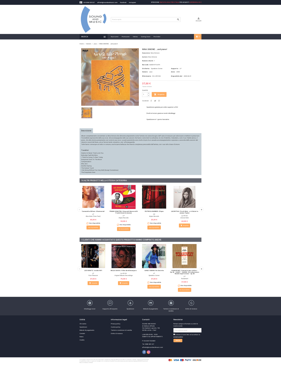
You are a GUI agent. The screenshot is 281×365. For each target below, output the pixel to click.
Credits (82, 340)
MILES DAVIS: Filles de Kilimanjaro (124, 270)
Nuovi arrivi (114, 36)
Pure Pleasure (93, 275)
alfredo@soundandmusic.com (107, 2)
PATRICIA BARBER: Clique (154, 211)
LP (180, 68)
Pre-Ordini (157, 36)
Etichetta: (146, 68)
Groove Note (184, 218)
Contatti (82, 333)
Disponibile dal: (177, 76)
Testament (184, 278)
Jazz (150, 72)
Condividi (151, 100)
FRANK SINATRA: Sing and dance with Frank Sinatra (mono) (124, 212)
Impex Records (124, 218)
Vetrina (135, 36)
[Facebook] (144, 352)
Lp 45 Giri (184, 216)
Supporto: (175, 68)
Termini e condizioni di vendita (121, 330)
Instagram (132, 2)
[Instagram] (149, 352)
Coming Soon (145, 36)
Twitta (155, 100)
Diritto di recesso (117, 333)
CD (154, 214)
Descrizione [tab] (86, 131)
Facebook (123, 2)
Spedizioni (83, 327)
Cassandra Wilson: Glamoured (93, 211)
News (81, 336)
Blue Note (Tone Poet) (93, 216)
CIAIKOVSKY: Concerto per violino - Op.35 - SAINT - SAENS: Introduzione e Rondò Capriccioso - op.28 (184, 272)
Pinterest (159, 100)
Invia (178, 340)
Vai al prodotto (93, 227)
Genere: (145, 72)
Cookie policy (115, 327)
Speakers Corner (156, 68)
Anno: (173, 72)
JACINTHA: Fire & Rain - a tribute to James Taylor (184, 212)
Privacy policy (115, 324)
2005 (178, 72)
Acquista (159, 94)
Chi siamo (83, 324)
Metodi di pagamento (87, 330)
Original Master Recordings (123, 275)
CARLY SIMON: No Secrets (154, 270)
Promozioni (126, 36)
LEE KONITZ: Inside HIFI (93, 270)
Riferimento (146, 76)
